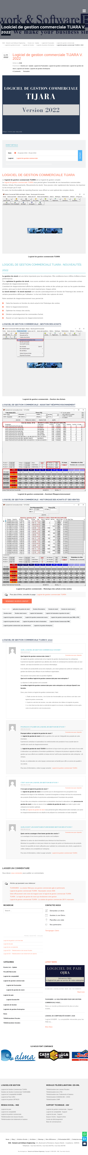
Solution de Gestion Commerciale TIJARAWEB (15, 1092)
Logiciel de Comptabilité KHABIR (11, 1094)
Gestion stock (7, 613)
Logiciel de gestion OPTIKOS (10, 1099)
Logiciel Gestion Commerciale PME (60, 621)
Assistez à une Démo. (58, 915)
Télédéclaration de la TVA (54, 1092)
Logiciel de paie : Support (54, 1114)
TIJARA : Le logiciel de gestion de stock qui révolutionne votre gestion (33, 897)
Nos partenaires (55, 924)
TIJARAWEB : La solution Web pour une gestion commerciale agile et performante (37, 888)
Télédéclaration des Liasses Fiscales (57, 1089)
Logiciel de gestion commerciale (65, 43)
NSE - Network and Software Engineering (13, 43)
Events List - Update (33, 43)
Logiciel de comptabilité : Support (56, 1112)
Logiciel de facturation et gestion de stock (57, 613)
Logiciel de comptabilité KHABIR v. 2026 (60, 1016)
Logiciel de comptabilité (10, 947)
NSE (20, 63)
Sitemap (40, 1139)
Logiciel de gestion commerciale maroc (36, 617)
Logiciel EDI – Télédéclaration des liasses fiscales (17, 950)
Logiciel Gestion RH (12, 999)
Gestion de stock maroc (68, 609)
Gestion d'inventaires (39, 609)
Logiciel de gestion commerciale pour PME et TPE (65, 617)
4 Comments (17, 71)
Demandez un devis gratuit (17, 601)
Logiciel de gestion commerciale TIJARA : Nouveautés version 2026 (32, 891)
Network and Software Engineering (36, 1151)
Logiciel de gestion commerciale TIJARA (51, 594)
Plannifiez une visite (57, 920)
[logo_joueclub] (54, 1060)
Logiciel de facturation (36, 613)
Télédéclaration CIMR (53, 1099)
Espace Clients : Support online (56, 1117)
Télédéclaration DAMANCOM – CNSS (58, 1097)
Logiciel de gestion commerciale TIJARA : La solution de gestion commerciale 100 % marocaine (42, 899)
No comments (76, 989)
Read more (81, 992)
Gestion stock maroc (21, 613)
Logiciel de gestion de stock (12, 45)
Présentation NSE (64, 1139)
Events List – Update (10, 967)
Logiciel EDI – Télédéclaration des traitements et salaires (20, 953)
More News (49, 1027)
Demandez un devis (57, 911)
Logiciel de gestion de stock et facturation (34, 621)
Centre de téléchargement (54, 1119)
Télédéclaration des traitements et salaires (14, 1119)
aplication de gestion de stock (21, 609)
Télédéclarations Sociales (11, 1023)
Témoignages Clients (52, 930)
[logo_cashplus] (22, 1060)
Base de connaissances (53, 1122)
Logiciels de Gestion (28, 45)
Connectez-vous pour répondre (73, 655)
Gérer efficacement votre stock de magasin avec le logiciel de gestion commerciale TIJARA (40, 894)
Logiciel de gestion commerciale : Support (59, 1109)
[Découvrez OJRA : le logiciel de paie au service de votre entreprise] (65, 975)
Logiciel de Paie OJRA (8, 1097)
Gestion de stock (53, 609)
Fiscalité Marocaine (9, 972)
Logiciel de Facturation (48, 43)
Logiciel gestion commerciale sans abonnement (17, 625)
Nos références (51, 1139)
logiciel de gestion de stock (36, 810)
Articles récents (22, 1139)
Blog (13, 1139)
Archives (33, 1139)
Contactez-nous (77, 1139)
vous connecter (16, 873)
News (5, 1014)
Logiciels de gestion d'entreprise (45, 45)
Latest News (51, 962)
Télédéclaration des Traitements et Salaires (59, 1094)
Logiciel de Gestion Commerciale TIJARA (14, 1089)
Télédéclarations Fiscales (11, 1018)
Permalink (26, 71)
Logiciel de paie (8, 944)
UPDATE (80, 155)
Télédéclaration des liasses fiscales (12, 1117)
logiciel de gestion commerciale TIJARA (19, 182)
